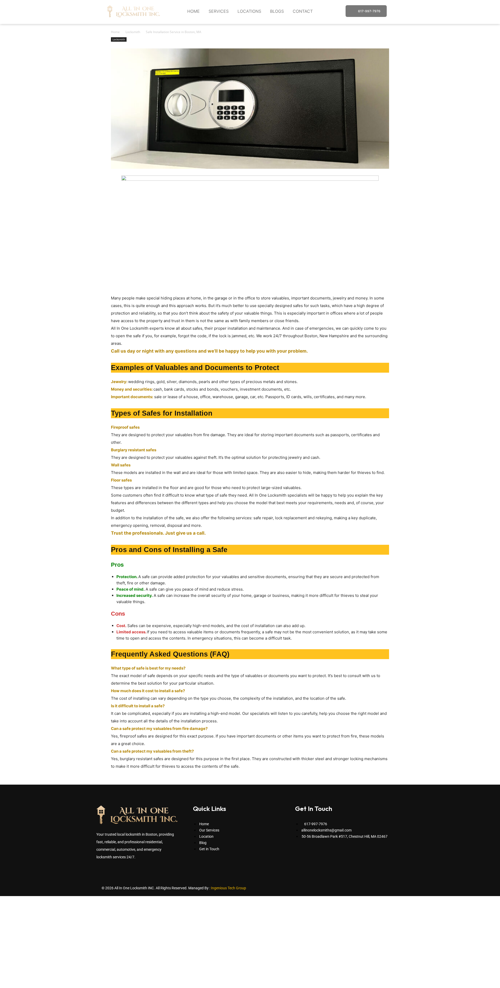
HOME (193, 11)
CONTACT (303, 11)
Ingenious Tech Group (228, 888)
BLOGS (277, 11)
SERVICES (219, 11)
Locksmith (133, 32)
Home (115, 32)
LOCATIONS (249, 11)
